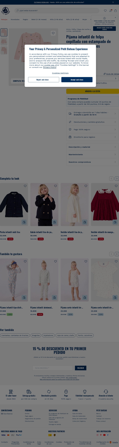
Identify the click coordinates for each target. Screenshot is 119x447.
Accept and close (77, 79)
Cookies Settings (60, 73)
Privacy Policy (50, 67)
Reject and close (42, 79)
